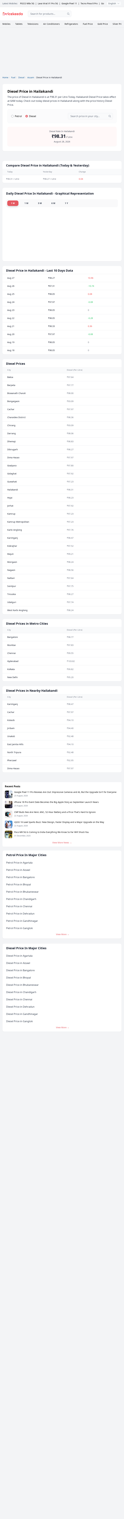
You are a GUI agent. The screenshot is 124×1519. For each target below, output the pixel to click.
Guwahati (12, 481)
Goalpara (11, 465)
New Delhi (12, 677)
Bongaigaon (13, 401)
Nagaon (11, 570)
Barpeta (11, 385)
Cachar (10, 409)
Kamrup (11, 513)
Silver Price (118, 23)
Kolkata (11, 669)
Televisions (32, 23)
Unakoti (11, 736)
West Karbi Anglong (17, 610)
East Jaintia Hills (15, 744)
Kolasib (11, 720)
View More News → (62, 842)
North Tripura (14, 752)
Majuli (10, 553)
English (112, 3)
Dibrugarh (12, 449)
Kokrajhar (12, 545)
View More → (62, 934)
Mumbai (11, 645)
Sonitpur (11, 586)
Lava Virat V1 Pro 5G (48, 3)
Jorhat (10, 505)
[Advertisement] (98, 13)
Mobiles (6, 23)
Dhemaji (11, 441)
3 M (40, 203)
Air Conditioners (51, 23)
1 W (13, 203)
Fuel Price (88, 23)
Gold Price (103, 23)
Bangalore (12, 637)
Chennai (11, 653)
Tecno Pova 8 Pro (89, 3)
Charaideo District (16, 417)
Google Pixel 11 (69, 3)
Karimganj (12, 537)
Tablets (19, 23)
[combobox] (49, 14)
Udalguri (11, 602)
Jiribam (11, 728)
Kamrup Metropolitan (18, 521)
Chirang (11, 425)
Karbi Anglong (14, 529)
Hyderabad (12, 661)
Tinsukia (11, 594)
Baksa (10, 377)
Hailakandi (12, 489)
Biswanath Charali (16, 393)
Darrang (11, 433)
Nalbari (11, 578)
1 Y (66, 203)
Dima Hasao (13, 457)
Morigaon (12, 562)
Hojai (9, 497)
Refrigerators (71, 23)
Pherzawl (11, 760)
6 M (53, 203)
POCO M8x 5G (27, 3)
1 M (26, 203)
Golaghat (11, 473)
